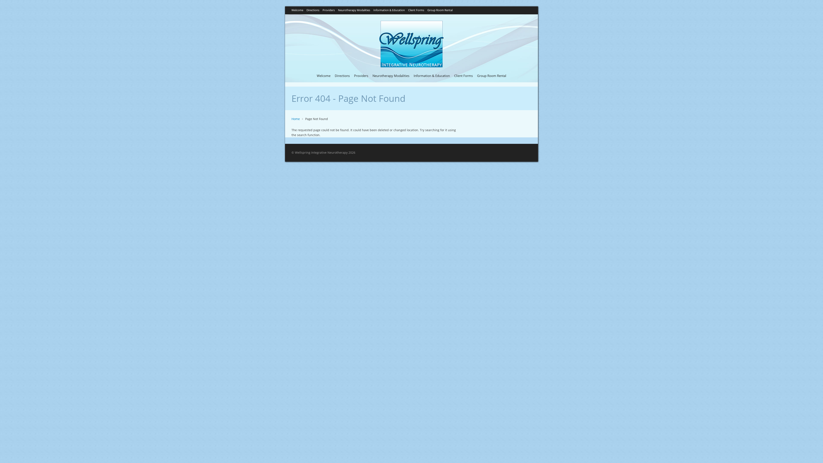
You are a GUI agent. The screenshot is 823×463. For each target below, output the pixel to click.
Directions (312, 10)
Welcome (297, 10)
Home (295, 119)
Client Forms (416, 10)
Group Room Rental (440, 10)
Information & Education (389, 10)
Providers (329, 10)
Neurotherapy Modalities (354, 10)
